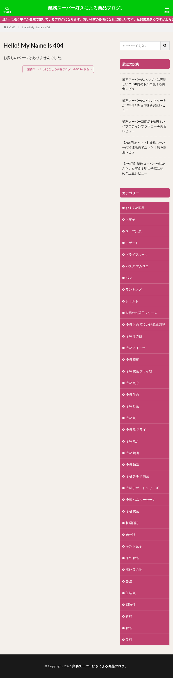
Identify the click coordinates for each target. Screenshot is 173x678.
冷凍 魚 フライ (136, 429)
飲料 (129, 639)
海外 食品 (132, 558)
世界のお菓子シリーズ (141, 313)
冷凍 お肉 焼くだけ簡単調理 (145, 324)
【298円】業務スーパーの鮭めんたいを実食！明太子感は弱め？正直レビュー (143, 168)
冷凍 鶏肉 (132, 453)
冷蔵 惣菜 (134, 511)
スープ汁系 (133, 231)
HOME (11, 27)
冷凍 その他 (134, 336)
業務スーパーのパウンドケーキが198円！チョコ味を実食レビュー (144, 105)
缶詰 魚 (131, 593)
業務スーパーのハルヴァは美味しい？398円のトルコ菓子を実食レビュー (144, 84)
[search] (165, 45)
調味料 (130, 604)
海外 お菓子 (134, 546)
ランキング (133, 289)
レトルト (132, 301)
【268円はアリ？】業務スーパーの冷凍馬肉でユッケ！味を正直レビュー (144, 147)
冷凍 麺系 (132, 464)
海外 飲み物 (134, 569)
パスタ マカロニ (137, 266)
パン (129, 278)
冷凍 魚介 (132, 441)
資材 (129, 616)
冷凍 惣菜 (132, 359)
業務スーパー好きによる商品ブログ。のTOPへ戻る (58, 69)
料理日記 (132, 523)
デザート (132, 243)
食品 (129, 628)
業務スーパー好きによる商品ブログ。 (86, 8)
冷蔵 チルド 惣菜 (137, 476)
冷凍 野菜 (132, 406)
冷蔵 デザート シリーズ (142, 488)
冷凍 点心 (132, 383)
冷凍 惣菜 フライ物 (139, 371)
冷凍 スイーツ (135, 348)
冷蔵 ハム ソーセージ (140, 499)
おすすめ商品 (135, 208)
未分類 (130, 534)
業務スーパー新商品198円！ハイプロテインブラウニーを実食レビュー (144, 126)
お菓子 (130, 219)
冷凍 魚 (131, 418)
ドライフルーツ (137, 254)
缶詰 (129, 581)
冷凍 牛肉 (132, 394)
